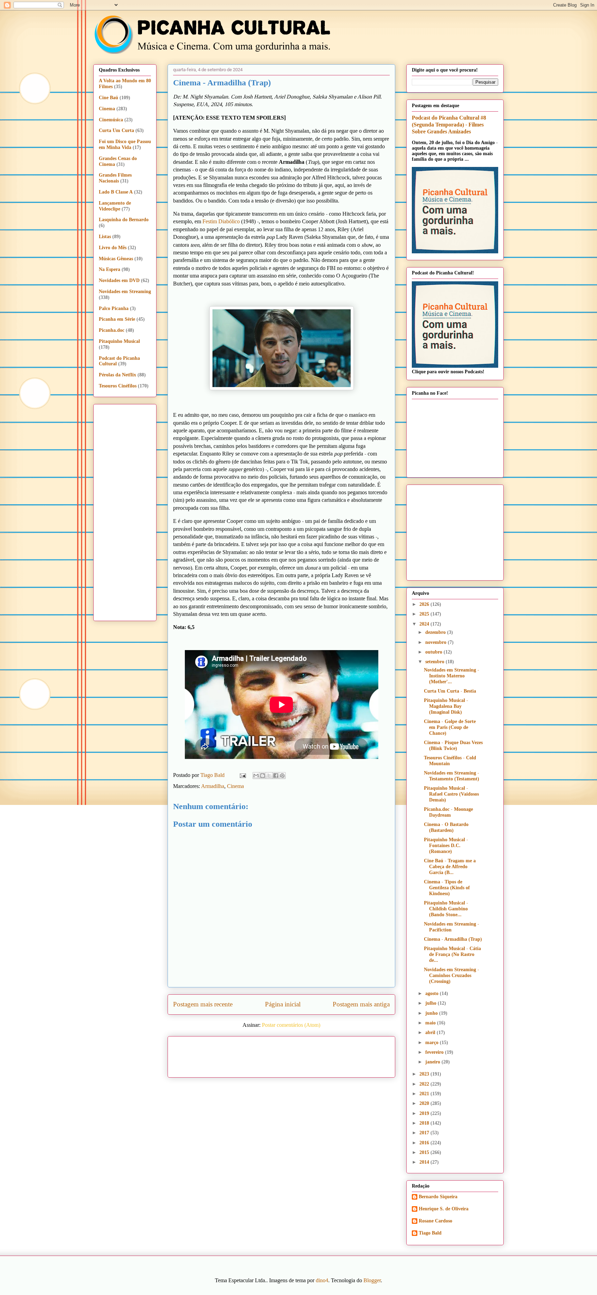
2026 (424, 604)
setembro (435, 661)
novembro (436, 642)
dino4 (322, 1280)
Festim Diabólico (221, 221)
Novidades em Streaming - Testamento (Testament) (451, 775)
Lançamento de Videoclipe (115, 206)
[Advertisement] (340, 1054)
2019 (424, 1113)
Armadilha (212, 786)
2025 (424, 614)
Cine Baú (108, 97)
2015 (424, 1152)
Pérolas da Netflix (117, 374)
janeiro (433, 1061)
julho (431, 1003)
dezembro (436, 632)
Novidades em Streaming (125, 291)
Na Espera (109, 269)
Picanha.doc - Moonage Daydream (448, 812)
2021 (424, 1093)
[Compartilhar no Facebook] (275, 775)
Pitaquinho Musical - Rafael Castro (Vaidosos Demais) (451, 794)
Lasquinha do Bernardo (124, 219)
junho (432, 1013)
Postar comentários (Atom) (291, 1025)
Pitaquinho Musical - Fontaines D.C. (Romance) (446, 845)
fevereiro (435, 1052)
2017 (424, 1132)
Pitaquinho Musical (119, 341)
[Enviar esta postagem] (242, 775)
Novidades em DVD (119, 280)
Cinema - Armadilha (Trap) (453, 939)
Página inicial (283, 1004)
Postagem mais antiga (361, 1004)
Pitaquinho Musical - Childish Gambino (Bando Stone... (446, 908)
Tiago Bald (430, 1233)
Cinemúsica (111, 119)
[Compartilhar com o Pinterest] (282, 775)
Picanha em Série (117, 319)
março (432, 1042)
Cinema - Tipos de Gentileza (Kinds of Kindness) (447, 887)
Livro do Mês (112, 247)
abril (431, 1032)
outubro (434, 652)
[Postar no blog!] (262, 775)
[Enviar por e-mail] (256, 775)
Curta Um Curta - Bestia (450, 691)
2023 (424, 1074)
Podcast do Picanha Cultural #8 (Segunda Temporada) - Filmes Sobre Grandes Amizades (449, 124)
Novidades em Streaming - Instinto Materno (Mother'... (451, 675)
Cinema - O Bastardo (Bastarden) (446, 827)
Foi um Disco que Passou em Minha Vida (125, 144)
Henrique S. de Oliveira (443, 1208)
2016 (424, 1142)
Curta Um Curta (116, 130)
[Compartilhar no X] (269, 775)
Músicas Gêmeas (116, 258)
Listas (105, 236)
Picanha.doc (111, 330)
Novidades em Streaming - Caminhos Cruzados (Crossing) (451, 975)
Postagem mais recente (203, 1004)
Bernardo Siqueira (438, 1196)
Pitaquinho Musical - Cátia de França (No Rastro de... (452, 954)
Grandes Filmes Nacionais (115, 178)
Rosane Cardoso (435, 1220)
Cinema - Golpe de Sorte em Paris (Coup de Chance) (450, 727)
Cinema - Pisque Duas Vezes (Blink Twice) (453, 745)
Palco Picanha (114, 308)
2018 (424, 1123)
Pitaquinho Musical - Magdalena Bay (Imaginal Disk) (446, 706)
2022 (424, 1084)
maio (431, 1022)
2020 (424, 1103)
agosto (432, 993)
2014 (424, 1162)
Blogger (372, 1280)
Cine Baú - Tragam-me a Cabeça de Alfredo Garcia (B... (450, 866)
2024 (424, 624)
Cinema (235, 786)
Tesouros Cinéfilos (117, 385)
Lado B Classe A (116, 192)
